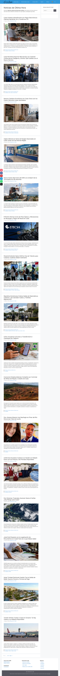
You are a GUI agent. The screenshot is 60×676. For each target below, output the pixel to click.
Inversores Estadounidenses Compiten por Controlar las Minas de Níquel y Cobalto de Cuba (20, 377)
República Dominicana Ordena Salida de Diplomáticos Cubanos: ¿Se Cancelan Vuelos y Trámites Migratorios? (21, 297)
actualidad (6, 50)
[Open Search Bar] (55, 1)
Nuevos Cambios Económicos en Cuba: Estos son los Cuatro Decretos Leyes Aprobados (20, 99)
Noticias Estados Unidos (25, 1)
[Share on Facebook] (1, 173)
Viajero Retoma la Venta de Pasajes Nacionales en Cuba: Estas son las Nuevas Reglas (20, 139)
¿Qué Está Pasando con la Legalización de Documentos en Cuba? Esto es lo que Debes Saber (20, 538)
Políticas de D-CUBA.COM (27, 666)
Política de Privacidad (26, 663)
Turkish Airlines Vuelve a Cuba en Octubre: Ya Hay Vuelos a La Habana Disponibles (20, 618)
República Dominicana (11, 330)
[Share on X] (1, 184)
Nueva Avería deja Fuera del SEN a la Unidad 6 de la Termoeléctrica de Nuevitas (20, 178)
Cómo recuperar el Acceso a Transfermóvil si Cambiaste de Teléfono (18, 337)
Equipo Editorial (7, 663)
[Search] (55, 10)
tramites (9, 571)
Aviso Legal (48, 673)
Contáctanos (6, 666)
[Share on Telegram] (1, 178)
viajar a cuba (18, 330)
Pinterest (42, 666)
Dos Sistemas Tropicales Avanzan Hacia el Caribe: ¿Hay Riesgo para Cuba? (20, 499)
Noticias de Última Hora (14, 49)
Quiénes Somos (7, 661)
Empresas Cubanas (11, 50)
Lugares (42, 1)
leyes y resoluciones (14, 92)
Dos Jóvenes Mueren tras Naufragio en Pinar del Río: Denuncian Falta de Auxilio (20, 418)
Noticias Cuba (16, 1)
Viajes (16, 171)
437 (8, 655)
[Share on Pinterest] (1, 176)
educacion (10, 492)
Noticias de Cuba (7, 49)
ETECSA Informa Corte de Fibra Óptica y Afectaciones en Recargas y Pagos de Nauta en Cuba (21, 217)
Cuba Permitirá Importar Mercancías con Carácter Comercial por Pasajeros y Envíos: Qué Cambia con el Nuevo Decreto (21, 58)
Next (11, 655)
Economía (10, 132)
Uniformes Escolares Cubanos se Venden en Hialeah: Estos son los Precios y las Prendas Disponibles (21, 458)
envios (9, 92)
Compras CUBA (35, 1)
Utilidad (47, 1)
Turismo (9, 611)
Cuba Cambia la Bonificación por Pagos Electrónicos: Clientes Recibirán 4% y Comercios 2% (20, 18)
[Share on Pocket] (1, 170)
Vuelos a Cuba (22, 330)
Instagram (42, 663)
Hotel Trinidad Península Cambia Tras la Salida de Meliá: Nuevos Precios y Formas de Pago (19, 578)
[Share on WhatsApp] (1, 181)
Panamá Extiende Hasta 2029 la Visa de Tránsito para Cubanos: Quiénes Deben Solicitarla (21, 256)
